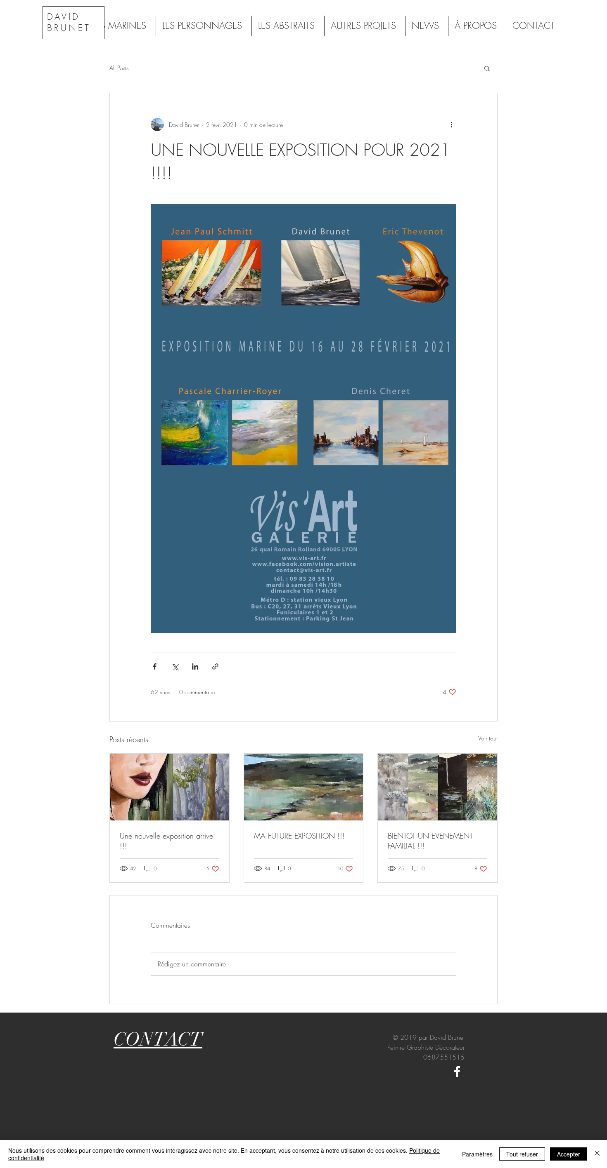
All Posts (118, 68)
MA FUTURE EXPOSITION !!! (299, 836)
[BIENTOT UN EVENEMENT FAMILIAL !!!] (437, 787)
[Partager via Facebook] (155, 666)
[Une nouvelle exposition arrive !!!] (169, 787)
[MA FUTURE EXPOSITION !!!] (303, 787)
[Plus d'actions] (451, 124)
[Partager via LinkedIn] (195, 666)
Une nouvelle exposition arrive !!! (166, 841)
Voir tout (488, 738)
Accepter (568, 1154)
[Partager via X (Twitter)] (175, 666)
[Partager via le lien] (215, 666)
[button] (487, 68)
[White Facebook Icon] (457, 1071)
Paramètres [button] (477, 1154)
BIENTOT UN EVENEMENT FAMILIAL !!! (430, 841)
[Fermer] (597, 1154)
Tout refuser (522, 1154)
